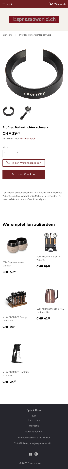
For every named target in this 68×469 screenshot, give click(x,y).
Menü (10, 4)
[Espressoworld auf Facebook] (30, 454)
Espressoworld (35, 463)
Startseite (7, 34)
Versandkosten (27, 138)
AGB (34, 416)
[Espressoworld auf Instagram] (36, 454)
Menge (6, 147)
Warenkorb (60, 4)
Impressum (34, 420)
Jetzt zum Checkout (24, 174)
